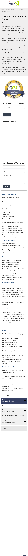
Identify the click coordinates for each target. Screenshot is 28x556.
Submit (6, 186)
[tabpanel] (14, 406)
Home (2, 9)
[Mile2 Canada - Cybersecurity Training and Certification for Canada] (14, 4)
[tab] (14, 401)
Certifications (9, 9)
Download (7, 115)
